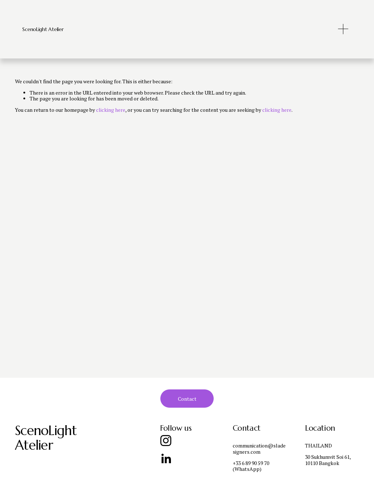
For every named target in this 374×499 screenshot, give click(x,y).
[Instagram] (166, 440)
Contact (187, 398)
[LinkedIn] (166, 459)
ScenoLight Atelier (42, 29)
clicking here (110, 109)
